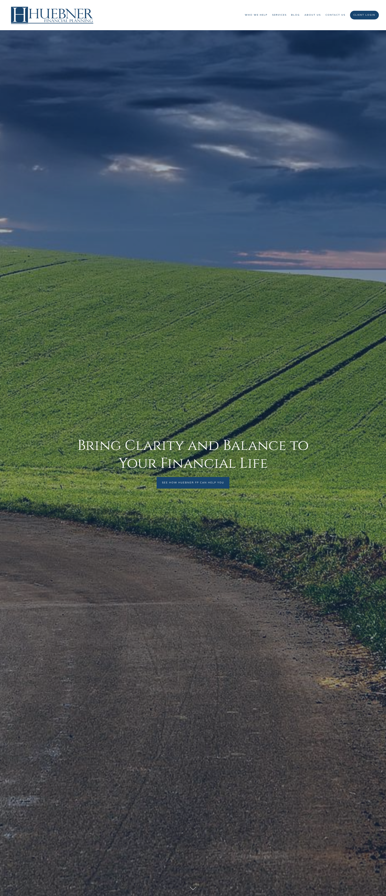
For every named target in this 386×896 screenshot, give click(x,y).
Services (279, 14)
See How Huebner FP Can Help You (193, 482)
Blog (295, 14)
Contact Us (335, 14)
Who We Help (256, 14)
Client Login (364, 14)
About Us (312, 14)
